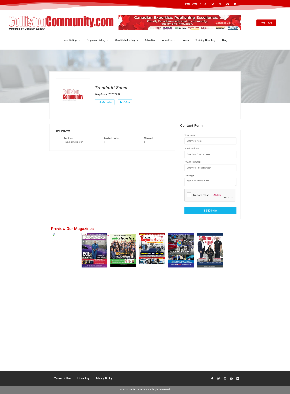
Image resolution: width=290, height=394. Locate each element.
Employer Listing (96, 40)
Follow (126, 102)
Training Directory (205, 40)
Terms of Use (62, 378)
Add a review (105, 102)
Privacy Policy (104, 378)
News (185, 40)
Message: (189, 175)
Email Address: (192, 148)
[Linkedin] (235, 4)
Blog (224, 40)
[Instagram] (220, 4)
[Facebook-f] (205, 4)
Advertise (150, 40)
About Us (167, 40)
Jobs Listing (70, 40)
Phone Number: (192, 162)
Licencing (83, 378)
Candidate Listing (125, 40)
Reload (218, 195)
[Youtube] (227, 4)
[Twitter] (212, 4)
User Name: (190, 135)
